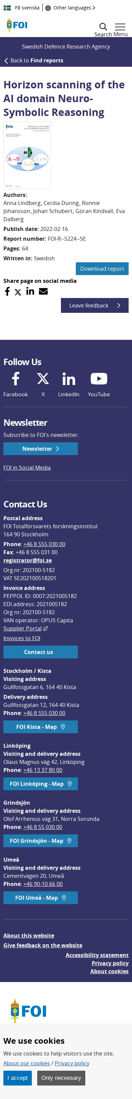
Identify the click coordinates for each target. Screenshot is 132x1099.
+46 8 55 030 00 (42, 827)
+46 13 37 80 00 (42, 770)
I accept (17, 1077)
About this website (28, 935)
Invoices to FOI (21, 638)
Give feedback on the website (42, 945)
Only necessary (61, 1077)
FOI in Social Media (27, 467)
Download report (102, 268)
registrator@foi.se (27, 560)
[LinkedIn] (30, 291)
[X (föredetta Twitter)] (18, 291)
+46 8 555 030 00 (44, 544)
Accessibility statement (97, 955)
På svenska (27, 7)
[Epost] (43, 291)
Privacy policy (110, 963)
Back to (36, 60)
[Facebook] (7, 291)
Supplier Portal (25, 628)
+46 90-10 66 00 (43, 884)
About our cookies (26, 1063)
